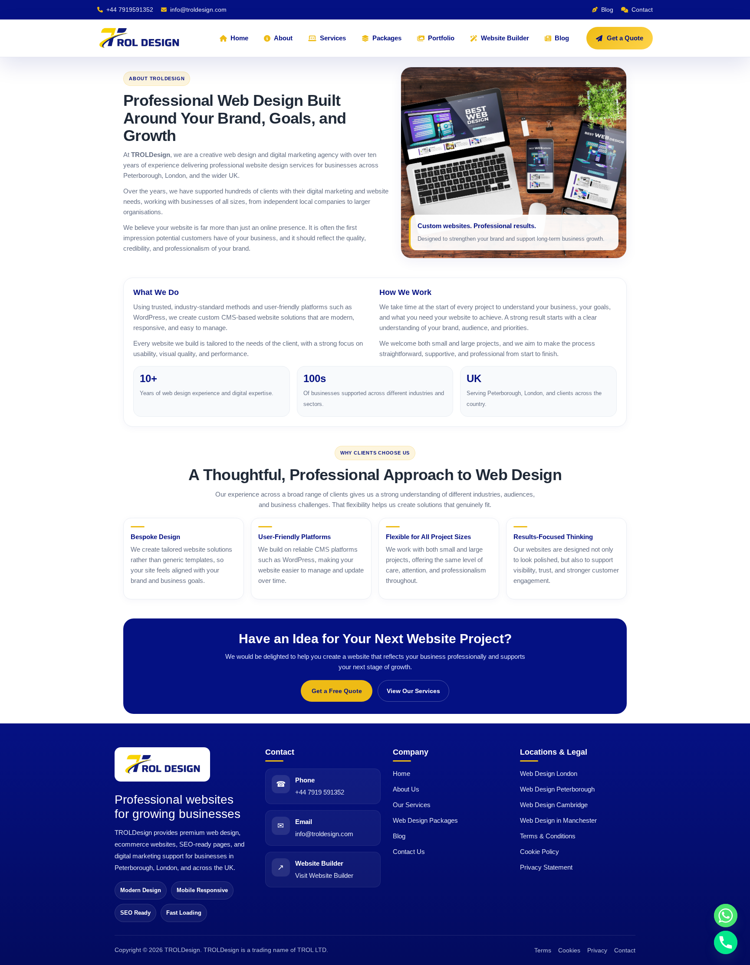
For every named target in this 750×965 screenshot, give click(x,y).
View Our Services (413, 690)
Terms (542, 950)
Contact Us (409, 851)
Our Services (412, 804)
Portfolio (441, 38)
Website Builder (505, 38)
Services (333, 38)
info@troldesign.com (324, 833)
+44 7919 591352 (319, 792)
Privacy (597, 950)
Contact (624, 950)
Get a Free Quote (337, 690)
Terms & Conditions (548, 836)
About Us (406, 789)
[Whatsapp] (725, 915)
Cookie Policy (539, 851)
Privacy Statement (546, 867)
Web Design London (548, 773)
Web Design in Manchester (558, 820)
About (283, 38)
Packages (386, 38)
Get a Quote (625, 38)
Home (239, 38)
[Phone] (725, 942)
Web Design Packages (425, 820)
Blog (562, 38)
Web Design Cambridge (554, 804)
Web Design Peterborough (557, 789)
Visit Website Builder (324, 875)
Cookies (569, 950)
